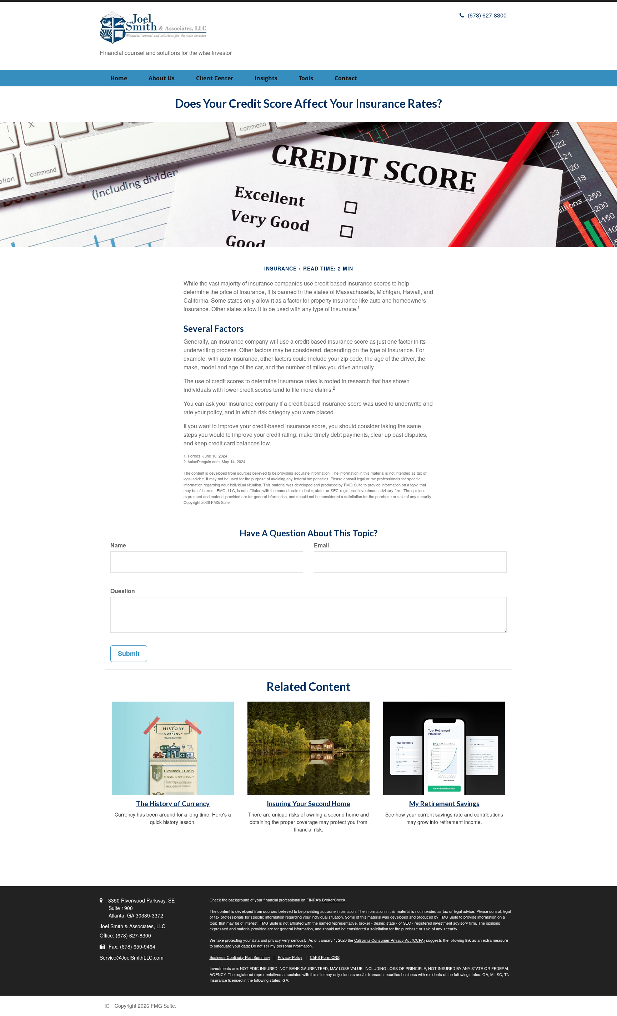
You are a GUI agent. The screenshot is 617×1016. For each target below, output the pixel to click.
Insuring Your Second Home (308, 804)
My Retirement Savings (444, 804)
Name (118, 545)
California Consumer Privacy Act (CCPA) (389, 940)
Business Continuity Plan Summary (240, 957)
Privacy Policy (290, 957)
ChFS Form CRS (325, 957)
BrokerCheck (333, 900)
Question (122, 591)
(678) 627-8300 (487, 15)
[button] (161, 78)
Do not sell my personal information (281, 946)
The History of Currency (173, 804)
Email (321, 545)
